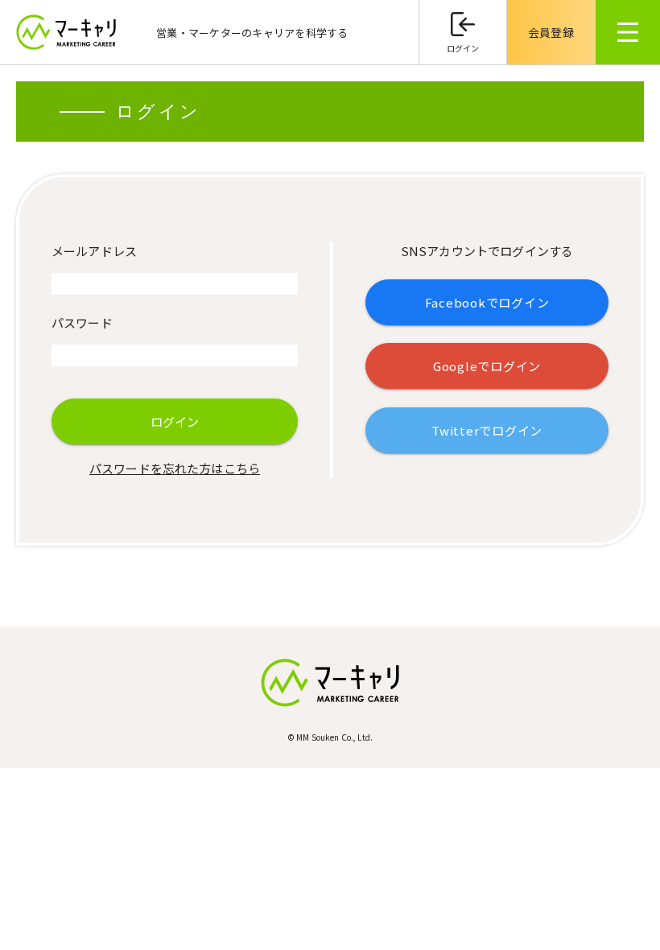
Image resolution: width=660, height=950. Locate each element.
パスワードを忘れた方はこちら (174, 468)
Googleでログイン (487, 365)
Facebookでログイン (487, 302)
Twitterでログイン (486, 430)
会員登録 (551, 32)
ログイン (463, 48)
